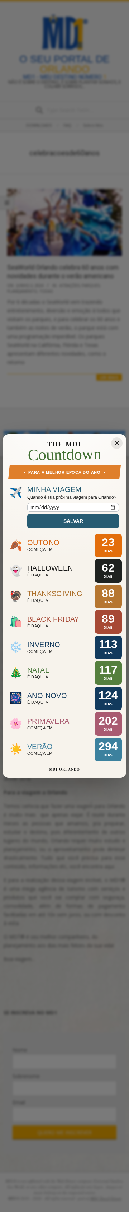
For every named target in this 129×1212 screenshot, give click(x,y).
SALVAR (73, 521)
